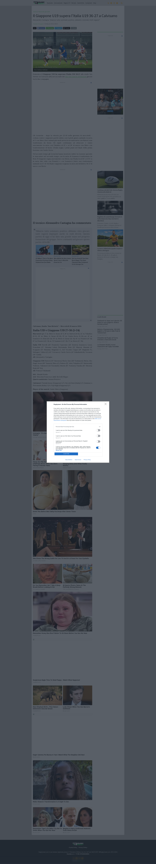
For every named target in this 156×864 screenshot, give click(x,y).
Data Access (78, 459)
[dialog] (78, 432)
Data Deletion (68, 459)
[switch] (98, 430)
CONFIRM (66, 453)
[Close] (106, 404)
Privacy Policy (87, 459)
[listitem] (78, 427)
